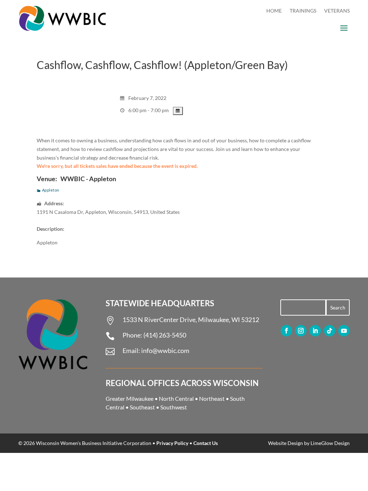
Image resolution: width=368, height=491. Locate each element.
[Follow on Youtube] (344, 330)
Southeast (142, 407)
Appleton (50, 190)
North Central (176, 398)
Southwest (173, 407)
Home (274, 11)
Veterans (337, 11)
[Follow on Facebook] (286, 330)
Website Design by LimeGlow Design (309, 443)
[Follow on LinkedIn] (315, 330)
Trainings (303, 11)
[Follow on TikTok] (329, 330)
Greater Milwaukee (129, 398)
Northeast (212, 398)
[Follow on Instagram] (301, 330)
